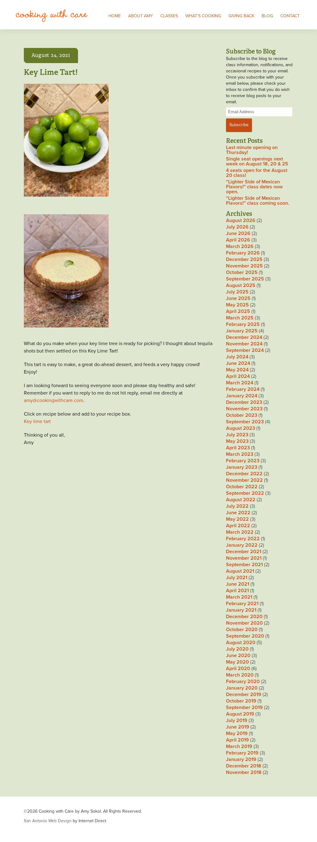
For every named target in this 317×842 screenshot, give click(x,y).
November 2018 (244, 772)
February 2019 (242, 753)
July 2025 (237, 292)
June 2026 (238, 233)
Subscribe (239, 124)
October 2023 (241, 415)
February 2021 (242, 604)
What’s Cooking (203, 16)
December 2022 (244, 474)
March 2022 (240, 532)
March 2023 (239, 454)
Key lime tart (37, 421)
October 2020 (242, 629)
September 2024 (245, 350)
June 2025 (238, 298)
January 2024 (241, 396)
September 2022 (245, 493)
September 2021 (244, 565)
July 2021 (236, 578)
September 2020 (245, 636)
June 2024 (238, 363)
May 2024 (237, 370)
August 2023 (240, 428)
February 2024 (242, 389)
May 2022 (237, 519)
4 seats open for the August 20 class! (256, 172)
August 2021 (240, 571)
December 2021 (243, 552)
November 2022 (244, 480)
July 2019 (236, 720)
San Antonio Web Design (48, 820)
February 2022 (243, 539)
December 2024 (244, 337)
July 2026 (237, 227)
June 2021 (237, 584)
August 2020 (240, 642)
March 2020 (240, 675)
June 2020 (238, 655)
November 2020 (244, 623)
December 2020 (244, 616)
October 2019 (241, 701)
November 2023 (244, 409)
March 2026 (240, 246)
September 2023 (245, 422)
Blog (267, 16)
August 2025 (240, 285)
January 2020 (242, 688)
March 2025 (240, 318)
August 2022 (240, 500)
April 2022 (238, 526)
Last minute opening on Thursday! (252, 150)
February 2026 (243, 253)
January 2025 (242, 331)
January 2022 (242, 545)
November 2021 (244, 558)
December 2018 (243, 766)
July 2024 (237, 357)
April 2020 (238, 668)
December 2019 (243, 694)
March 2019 (239, 746)
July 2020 (237, 649)
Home (114, 16)
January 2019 (241, 759)
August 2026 (240, 220)
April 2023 (238, 448)
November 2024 (244, 344)
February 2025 (243, 324)
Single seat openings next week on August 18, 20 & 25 (257, 161)
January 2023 (241, 467)
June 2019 (237, 727)
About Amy (140, 16)
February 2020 (243, 681)
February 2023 (242, 461)
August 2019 (240, 714)
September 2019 (244, 707)
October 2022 (242, 487)
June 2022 (238, 513)
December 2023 (244, 402)
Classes (169, 16)
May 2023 (237, 441)
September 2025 (245, 279)
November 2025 (244, 266)
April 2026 (238, 240)
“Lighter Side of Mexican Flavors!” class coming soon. (257, 200)
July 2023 (237, 435)
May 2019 (237, 733)
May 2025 (237, 305)
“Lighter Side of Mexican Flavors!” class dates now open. (254, 187)
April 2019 (237, 740)
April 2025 (238, 311)
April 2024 (238, 376)
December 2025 (244, 259)
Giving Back (241, 16)
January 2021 (241, 610)
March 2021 (239, 597)
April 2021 (237, 591)
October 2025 (242, 272)
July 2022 (237, 506)
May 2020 (237, 662)
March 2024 (239, 383)
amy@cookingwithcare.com (53, 400)
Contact (290, 16)
